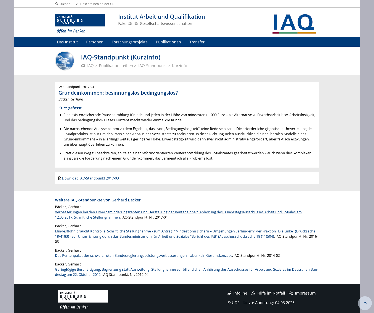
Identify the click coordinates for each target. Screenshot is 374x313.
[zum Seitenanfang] (365, 303)
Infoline (240, 293)
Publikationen (168, 41)
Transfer (197, 41)
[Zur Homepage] (80, 24)
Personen (94, 41)
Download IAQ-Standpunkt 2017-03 (90, 178)
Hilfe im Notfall (271, 293)
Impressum (305, 293)
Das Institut (67, 41)
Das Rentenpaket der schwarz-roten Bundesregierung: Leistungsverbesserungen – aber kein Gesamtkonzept (143, 255)
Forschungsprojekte (130, 41)
